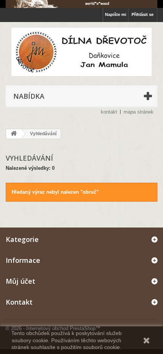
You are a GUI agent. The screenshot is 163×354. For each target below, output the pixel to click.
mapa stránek (139, 112)
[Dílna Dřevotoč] (81, 52)
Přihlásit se (143, 14)
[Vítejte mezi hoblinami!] (81, 4)
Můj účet (20, 281)
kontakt (109, 112)
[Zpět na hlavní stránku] (13, 134)
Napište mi (115, 14)
